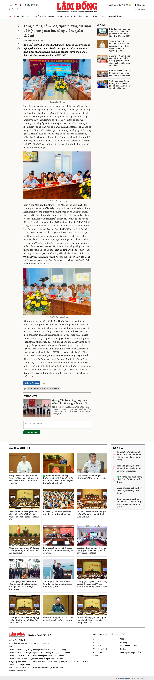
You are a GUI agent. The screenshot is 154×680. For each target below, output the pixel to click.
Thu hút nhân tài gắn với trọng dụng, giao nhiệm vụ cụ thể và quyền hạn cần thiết (91, 550)
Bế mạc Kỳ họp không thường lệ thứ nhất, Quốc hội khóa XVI (58, 513)
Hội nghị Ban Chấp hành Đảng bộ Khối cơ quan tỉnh (43, 388)
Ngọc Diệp (27, 40)
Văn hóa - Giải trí (77, 16)
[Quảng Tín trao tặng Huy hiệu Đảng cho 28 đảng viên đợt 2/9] (37, 408)
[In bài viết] (18, 48)
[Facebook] (123, 634)
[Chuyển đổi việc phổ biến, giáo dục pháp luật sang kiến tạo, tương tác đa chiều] (92, 605)
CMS (126, 678)
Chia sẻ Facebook (32, 383)
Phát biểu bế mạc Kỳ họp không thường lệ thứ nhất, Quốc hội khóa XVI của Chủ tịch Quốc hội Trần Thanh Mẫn (58, 479)
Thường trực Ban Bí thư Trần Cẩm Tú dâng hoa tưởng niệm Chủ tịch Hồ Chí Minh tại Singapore (23, 585)
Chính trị (23, 16)
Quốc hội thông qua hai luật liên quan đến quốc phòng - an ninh (58, 618)
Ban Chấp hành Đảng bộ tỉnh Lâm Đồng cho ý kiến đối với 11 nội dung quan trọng (129, 456)
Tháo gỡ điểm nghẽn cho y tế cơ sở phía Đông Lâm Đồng (129, 490)
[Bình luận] (18, 43)
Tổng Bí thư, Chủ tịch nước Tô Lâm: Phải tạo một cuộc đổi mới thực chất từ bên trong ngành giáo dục (119, 46)
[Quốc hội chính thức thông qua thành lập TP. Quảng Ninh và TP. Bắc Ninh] (92, 499)
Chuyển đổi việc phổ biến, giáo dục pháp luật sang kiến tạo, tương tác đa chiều (91, 620)
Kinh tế (35, 16)
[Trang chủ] (10, 16)
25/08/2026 (32, 5)
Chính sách (94, 16)
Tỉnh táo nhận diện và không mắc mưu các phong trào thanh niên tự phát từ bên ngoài (119, 84)
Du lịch (86, 16)
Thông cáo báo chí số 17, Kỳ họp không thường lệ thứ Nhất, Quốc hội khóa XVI (24, 550)
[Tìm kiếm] (20, 5)
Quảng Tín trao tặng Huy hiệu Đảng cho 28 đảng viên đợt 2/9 (69, 402)
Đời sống (43, 16)
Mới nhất (16, 16)
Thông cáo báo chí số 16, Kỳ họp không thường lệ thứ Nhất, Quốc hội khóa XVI (24, 620)
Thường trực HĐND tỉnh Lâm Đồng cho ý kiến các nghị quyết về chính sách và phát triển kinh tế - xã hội (120, 60)
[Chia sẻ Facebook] (18, 38)
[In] (43, 383)
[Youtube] (117, 634)
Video (121, 16)
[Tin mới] (15, 5)
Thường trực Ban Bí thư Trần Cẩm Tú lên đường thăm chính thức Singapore (57, 584)
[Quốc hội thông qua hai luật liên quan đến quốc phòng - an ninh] (58, 605)
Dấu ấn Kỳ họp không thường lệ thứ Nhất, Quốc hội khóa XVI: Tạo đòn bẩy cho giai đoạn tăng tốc (24, 515)
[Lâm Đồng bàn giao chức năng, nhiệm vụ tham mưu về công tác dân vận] (58, 535)
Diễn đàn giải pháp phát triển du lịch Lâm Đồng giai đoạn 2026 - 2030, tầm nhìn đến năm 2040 (119, 32)
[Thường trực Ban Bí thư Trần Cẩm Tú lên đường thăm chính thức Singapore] (58, 569)
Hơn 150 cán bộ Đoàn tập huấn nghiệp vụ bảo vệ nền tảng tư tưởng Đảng (120, 72)
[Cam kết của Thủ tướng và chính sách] (92, 463)
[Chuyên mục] (10, 5)
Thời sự (29, 16)
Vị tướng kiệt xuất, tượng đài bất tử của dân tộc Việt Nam (129, 479)
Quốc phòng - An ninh (62, 16)
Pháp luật (50, 16)
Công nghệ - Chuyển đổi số (108, 16)
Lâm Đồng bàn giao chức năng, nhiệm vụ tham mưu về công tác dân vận (58, 550)
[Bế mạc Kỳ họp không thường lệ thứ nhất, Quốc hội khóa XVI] (58, 499)
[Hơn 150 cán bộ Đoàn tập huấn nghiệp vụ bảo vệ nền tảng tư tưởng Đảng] (102, 73)
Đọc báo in (15, 9)
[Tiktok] (112, 634)
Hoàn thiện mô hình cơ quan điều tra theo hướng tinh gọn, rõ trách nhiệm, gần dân (129, 503)
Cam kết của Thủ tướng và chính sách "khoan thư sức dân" (92, 477)
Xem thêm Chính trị (19, 448)
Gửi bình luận (32, 432)
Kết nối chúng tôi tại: (100, 634)
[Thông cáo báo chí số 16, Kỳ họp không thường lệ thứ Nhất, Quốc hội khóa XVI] (24, 605)
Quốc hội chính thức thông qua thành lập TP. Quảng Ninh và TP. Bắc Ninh (91, 514)
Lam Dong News (140, 9)
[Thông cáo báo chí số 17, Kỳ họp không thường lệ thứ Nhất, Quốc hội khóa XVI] (24, 535)
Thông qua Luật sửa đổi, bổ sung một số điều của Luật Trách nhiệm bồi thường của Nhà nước (92, 584)
